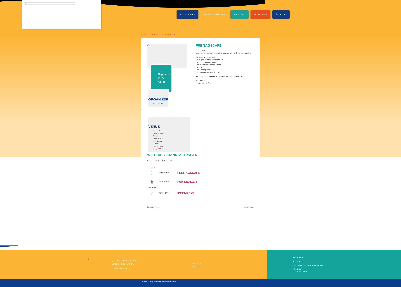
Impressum (197, 263)
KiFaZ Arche (158, 103)
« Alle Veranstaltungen (158, 34)
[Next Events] (150, 160)
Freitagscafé (188, 172)
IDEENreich (186, 193)
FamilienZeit (187, 181)
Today (156, 160)
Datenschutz (196, 266)
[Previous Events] (147, 160)
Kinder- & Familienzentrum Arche (159, 133)
